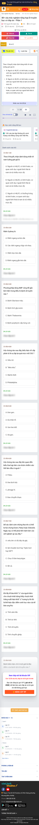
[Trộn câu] (30, 115)
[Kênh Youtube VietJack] (8, 789)
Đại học (18, 13)
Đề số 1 (3, 44)
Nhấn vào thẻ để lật (19, 103)
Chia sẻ (11, 33)
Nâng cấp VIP (20, 692)
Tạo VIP (25, 9)
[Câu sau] (26, 109)
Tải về (30, 33)
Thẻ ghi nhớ (9, 51)
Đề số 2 (11, 44)
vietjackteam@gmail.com (14, 801)
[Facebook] (3, 789)
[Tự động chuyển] (26, 115)
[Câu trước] (13, 109)
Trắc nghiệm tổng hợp (8, 13)
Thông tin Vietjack (9, 813)
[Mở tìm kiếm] (19, 9)
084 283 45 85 (10, 798)
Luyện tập (24, 51)
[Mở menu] (8, 9)
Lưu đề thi (29, 38)
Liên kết (5, 810)
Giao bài (11, 38)
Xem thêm (5, 758)
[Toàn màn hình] (34, 115)
